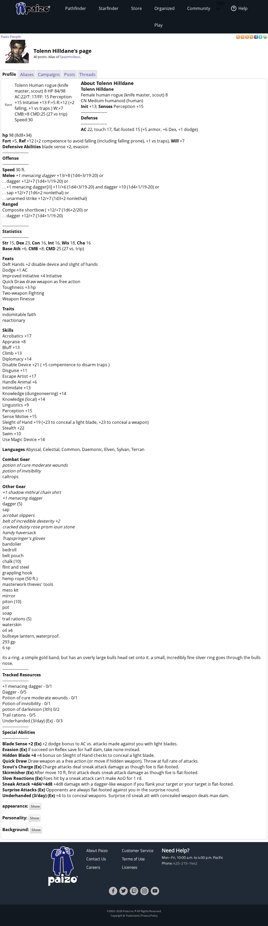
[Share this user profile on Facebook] (256, 36)
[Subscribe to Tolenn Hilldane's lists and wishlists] (252, 36)
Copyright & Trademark (125, 915)
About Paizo (97, 850)
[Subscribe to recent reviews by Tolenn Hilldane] (247, 36)
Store (136, 8)
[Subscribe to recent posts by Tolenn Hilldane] (238, 36)
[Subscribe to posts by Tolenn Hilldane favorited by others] (243, 36)
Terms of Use (133, 859)
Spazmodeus (70, 56)
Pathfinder (75, 8)
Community (198, 8)
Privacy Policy (149, 915)
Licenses (129, 867)
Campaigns (49, 74)
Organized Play (164, 16)
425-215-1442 (185, 863)
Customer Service (137, 850)
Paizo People (11, 36)
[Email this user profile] (265, 36)
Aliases (27, 74)
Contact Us (96, 859)
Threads (87, 74)
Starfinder (109, 8)
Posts (69, 74)
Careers (93, 867)
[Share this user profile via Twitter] (261, 36)
